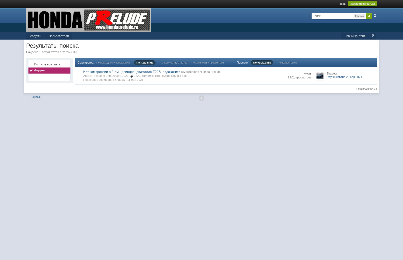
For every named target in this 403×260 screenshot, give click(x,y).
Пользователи (59, 36)
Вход (342, 3)
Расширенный (375, 16)
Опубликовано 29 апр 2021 (344, 77)
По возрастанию (287, 62)
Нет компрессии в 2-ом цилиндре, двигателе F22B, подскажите (131, 72)
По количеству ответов (173, 62)
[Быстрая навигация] (372, 36)
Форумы (35, 36)
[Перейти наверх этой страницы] (201, 98)
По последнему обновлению (113, 62)
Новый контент (354, 36)
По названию (144, 62)
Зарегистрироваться (362, 3)
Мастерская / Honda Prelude (202, 72)
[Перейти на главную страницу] (88, 19)
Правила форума (366, 88)
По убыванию (262, 62)
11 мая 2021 (135, 79)
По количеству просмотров (207, 62)
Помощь (36, 96)
